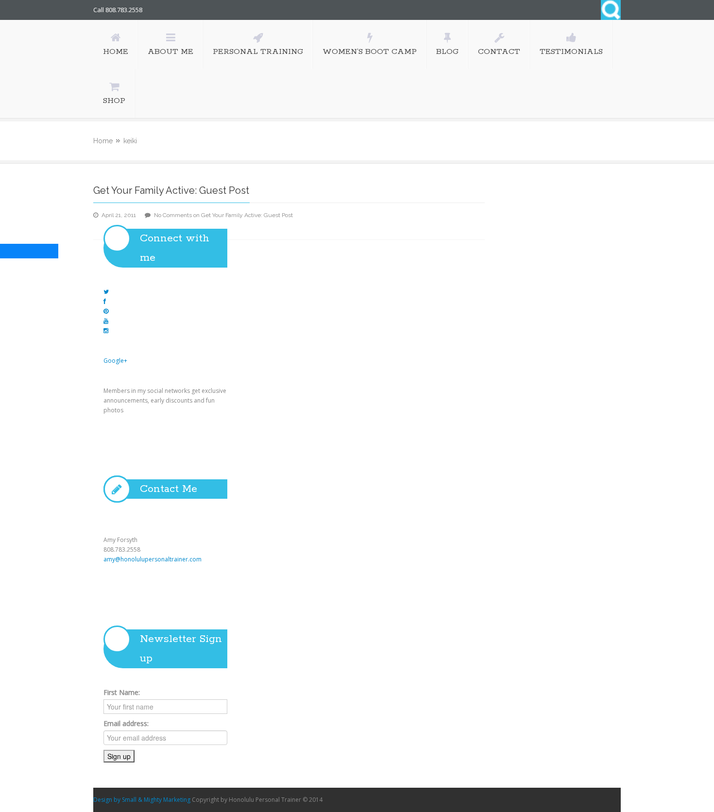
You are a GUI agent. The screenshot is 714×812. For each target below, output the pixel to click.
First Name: (121, 692)
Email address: (126, 723)
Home (103, 141)
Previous (116, 518)
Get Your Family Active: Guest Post (171, 190)
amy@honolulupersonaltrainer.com (152, 559)
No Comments (223, 215)
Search (611, 10)
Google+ (115, 360)
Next (348, 518)
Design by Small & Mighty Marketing (141, 799)
